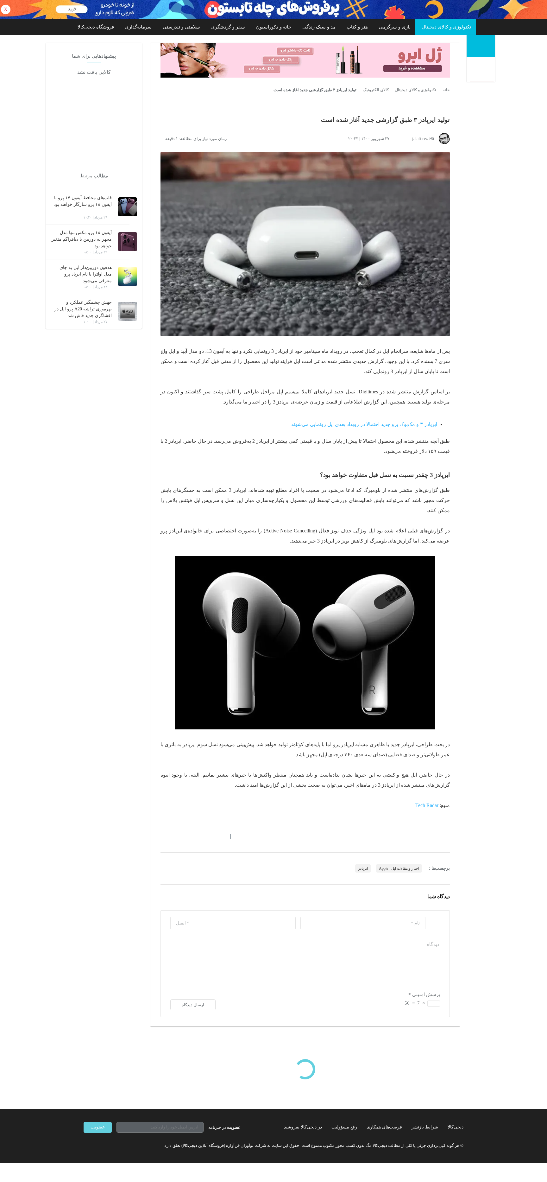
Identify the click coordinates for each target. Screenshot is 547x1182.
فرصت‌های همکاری (384, 1127)
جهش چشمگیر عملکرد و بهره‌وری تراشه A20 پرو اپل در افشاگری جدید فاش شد (83, 309)
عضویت (98, 1127)
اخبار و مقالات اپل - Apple (399, 868)
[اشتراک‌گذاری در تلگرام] (163, 836)
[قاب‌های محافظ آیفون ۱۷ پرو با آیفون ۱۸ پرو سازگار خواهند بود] (127, 206)
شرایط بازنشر (425, 1127)
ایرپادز (363, 868)
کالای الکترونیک (376, 90)
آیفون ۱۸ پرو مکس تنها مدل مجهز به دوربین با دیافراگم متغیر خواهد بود (82, 239)
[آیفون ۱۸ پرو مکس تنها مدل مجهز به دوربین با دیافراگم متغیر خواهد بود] (127, 241)
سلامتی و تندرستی (181, 26)
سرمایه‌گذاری (138, 26)
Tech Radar (426, 805)
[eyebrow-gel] (305, 60)
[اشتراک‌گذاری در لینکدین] (208, 836)
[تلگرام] (86, 1145)
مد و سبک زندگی (319, 26)
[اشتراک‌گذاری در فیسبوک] (197, 836)
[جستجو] (481, 70)
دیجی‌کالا (455, 1127)
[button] (242, 836)
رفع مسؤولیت (344, 1127)
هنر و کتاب (357, 26)
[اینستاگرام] (97, 1145)
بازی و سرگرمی (395, 26)
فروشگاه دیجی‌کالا (96, 26)
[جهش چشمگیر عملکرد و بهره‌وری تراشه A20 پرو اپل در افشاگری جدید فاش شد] (127, 311)
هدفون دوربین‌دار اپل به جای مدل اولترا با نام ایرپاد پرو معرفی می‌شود (86, 274)
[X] (108, 1145)
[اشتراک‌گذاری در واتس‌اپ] (174, 836)
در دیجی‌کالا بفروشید (303, 1127)
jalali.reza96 (423, 138)
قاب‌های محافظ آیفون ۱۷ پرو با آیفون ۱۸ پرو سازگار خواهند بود (83, 201)
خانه (446, 90)
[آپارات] (120, 1145)
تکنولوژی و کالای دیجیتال (446, 26)
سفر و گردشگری (228, 26)
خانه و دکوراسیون (273, 26)
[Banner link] (273, 9)
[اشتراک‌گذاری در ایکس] (185, 836)
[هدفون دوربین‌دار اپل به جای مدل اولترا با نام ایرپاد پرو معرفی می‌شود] (127, 276)
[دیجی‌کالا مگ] (481, 46)
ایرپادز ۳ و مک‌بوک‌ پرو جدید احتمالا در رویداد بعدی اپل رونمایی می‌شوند (364, 424)
